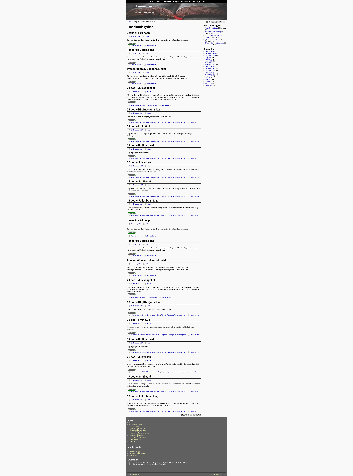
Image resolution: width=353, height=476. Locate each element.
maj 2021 (208, 59)
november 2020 (210, 70)
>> (224, 22)
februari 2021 (210, 65)
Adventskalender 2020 (138, 105)
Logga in (132, 450)
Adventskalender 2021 (153, 122)
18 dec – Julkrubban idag (142, 200)
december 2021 (210, 53)
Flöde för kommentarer (137, 454)
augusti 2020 (209, 76)
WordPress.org (134, 455)
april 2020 (208, 83)
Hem (151, 1)
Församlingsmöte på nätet (139, 434)
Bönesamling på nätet (138, 430)
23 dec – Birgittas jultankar (143, 109)
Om (203, 1)
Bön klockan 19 (135, 439)
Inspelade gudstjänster (138, 437)
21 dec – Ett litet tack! (140, 145)
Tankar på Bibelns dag (140, 49)
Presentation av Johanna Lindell (147, 68)
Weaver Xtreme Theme (219, 474)
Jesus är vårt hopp (138, 33)
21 (220, 22)
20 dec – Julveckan (139, 162)
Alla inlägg (196, 1)
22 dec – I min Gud (138, 126)
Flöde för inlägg (134, 452)
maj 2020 (208, 81)
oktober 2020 (209, 72)
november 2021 (210, 55)
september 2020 (210, 74)
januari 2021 (209, 66)
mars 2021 (208, 63)
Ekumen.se (142, 6)
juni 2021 (208, 57)
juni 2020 (208, 80)
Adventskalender (136, 426)
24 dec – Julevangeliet (141, 87)
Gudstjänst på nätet (137, 432)
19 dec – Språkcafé (139, 181)
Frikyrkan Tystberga (180, 1)
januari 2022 (209, 51)
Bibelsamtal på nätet (137, 428)
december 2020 (210, 68)
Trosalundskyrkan (163, 1)
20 (217, 22)
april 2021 (208, 61)
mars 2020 (208, 85)
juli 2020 (208, 78)
